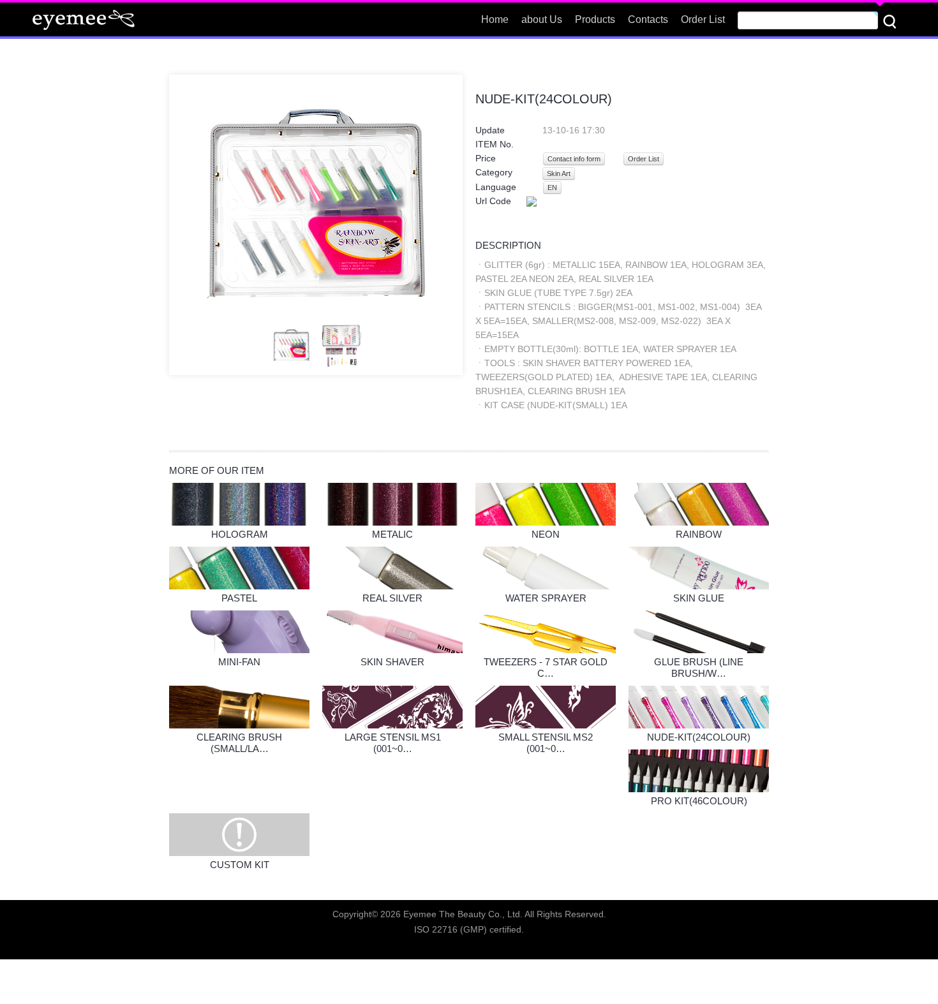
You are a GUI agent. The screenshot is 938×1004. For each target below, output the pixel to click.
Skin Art (558, 173)
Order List (643, 159)
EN (552, 187)
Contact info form (573, 159)
